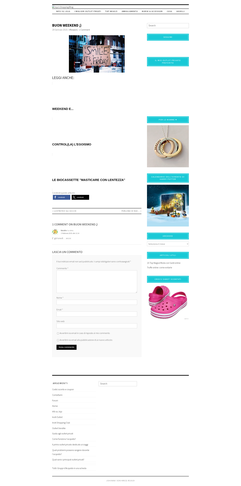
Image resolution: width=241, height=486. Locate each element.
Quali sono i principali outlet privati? (68, 459)
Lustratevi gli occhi (65, 211)
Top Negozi (111, 11)
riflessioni (73, 29)
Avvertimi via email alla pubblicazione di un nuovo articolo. (86, 339)
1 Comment (84, 29)
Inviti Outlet (57, 417)
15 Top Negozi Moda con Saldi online (163, 262)
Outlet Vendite (59, 428)
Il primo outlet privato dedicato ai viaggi (70, 444)
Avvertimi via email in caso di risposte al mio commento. (85, 333)
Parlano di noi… (131, 211)
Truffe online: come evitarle (159, 267)
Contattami (57, 395)
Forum (55, 400)
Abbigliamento (130, 11)
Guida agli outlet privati (62, 433)
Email (59, 309)
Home (55, 406)
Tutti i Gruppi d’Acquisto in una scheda (69, 468)
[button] (61, 197)
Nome (59, 297)
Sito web (60, 321)
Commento (62, 268)
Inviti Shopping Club (61, 422)
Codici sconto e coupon (63, 389)
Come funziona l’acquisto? (64, 439)
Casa (169, 11)
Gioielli (180, 11)
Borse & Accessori (152, 11)
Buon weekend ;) (66, 25)
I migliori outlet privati (87, 11)
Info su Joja (63, 11)
